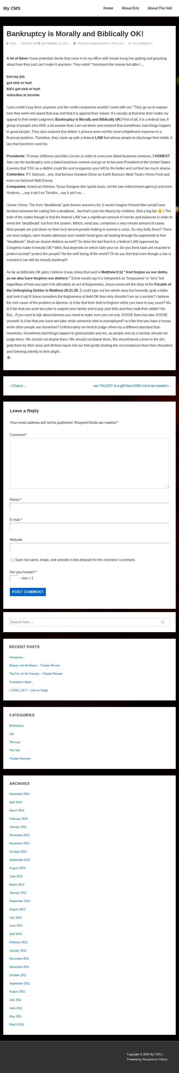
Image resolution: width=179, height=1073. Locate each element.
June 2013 (15, 876)
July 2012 (15, 917)
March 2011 (16, 1024)
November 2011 (19, 967)
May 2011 (15, 1016)
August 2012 (17, 909)
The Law (117, 43)
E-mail (15, 520)
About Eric (130, 8)
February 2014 (18, 818)
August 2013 (17, 868)
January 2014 (17, 826)
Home (108, 8)
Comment (18, 435)
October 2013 (17, 851)
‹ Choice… (18, 386)
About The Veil (160, 8)
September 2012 (19, 901)
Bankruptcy (101, 43)
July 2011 (15, 999)
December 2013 (19, 835)
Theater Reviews (20, 758)
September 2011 (19, 983)
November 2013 (19, 843)
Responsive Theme (155, 1059)
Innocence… (17, 657)
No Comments (142, 43)
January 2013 (17, 892)
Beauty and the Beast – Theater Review (34, 665)
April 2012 (15, 934)
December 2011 (19, 958)
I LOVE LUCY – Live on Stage (28, 690)
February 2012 (18, 942)
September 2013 (19, 859)
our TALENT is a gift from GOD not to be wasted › (131, 386)
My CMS (11, 8)
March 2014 (16, 810)
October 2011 (17, 975)
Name (14, 499)
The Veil (14, 750)
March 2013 (16, 884)
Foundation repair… (21, 682)
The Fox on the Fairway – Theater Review (35, 673)
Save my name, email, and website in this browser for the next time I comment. (75, 560)
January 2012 (17, 950)
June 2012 (15, 925)
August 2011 (17, 991)
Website (16, 540)
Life (11, 734)
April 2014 (15, 802)
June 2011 (15, 1008)
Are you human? (24, 572)
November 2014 (19, 794)
